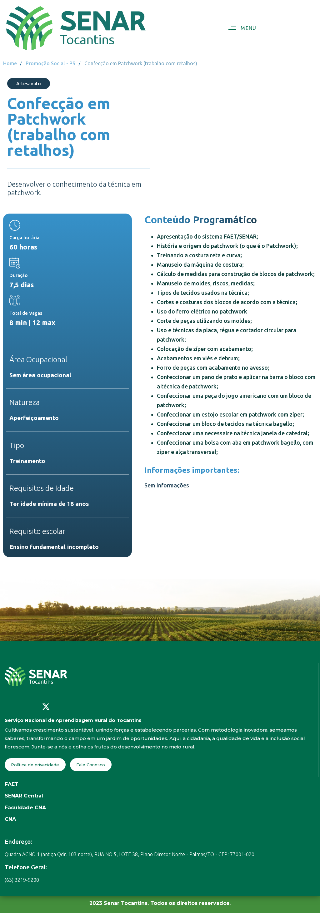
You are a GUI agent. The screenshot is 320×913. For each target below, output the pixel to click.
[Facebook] (8, 706)
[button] (240, 28)
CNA (10, 819)
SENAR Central (24, 796)
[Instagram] (21, 706)
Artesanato (28, 83)
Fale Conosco (90, 764)
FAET (11, 784)
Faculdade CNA (25, 808)
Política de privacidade (35, 764)
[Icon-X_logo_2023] (46, 706)
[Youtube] (33, 706)
